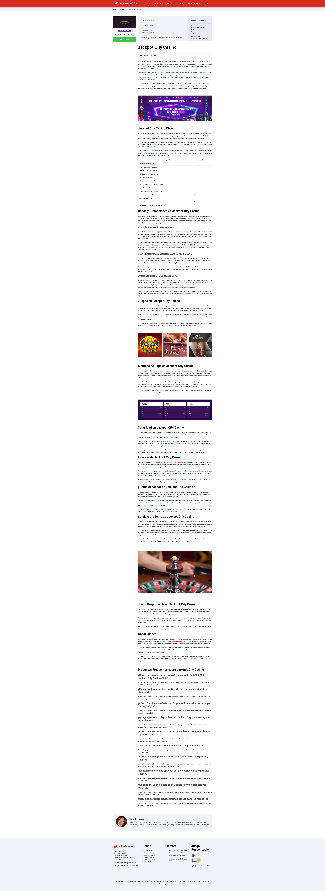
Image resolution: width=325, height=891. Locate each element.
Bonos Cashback (149, 851)
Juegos (178, 3)
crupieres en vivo (187, 317)
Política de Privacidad (120, 855)
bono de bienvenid (152, 218)
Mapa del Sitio (118, 860)
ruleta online (193, 314)
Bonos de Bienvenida (150, 853)
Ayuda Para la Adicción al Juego (178, 851)
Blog (206, 3)
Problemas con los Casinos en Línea (178, 860)
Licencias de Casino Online (177, 853)
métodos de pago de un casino (165, 371)
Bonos (169, 3)
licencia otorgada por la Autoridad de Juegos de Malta (170, 462)
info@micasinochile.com (132, 867)
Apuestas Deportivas (193, 3)
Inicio (148, 3)
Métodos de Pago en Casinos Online (177, 856)
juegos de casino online (180, 232)
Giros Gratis (147, 861)
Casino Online (158, 3)
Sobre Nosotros (119, 851)
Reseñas (122, 9)
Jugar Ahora (124, 40)
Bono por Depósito (149, 857)
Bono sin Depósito (149, 859)
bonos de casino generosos (173, 641)
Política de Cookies (120, 853)
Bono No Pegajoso (149, 855)
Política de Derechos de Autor (123, 858)
